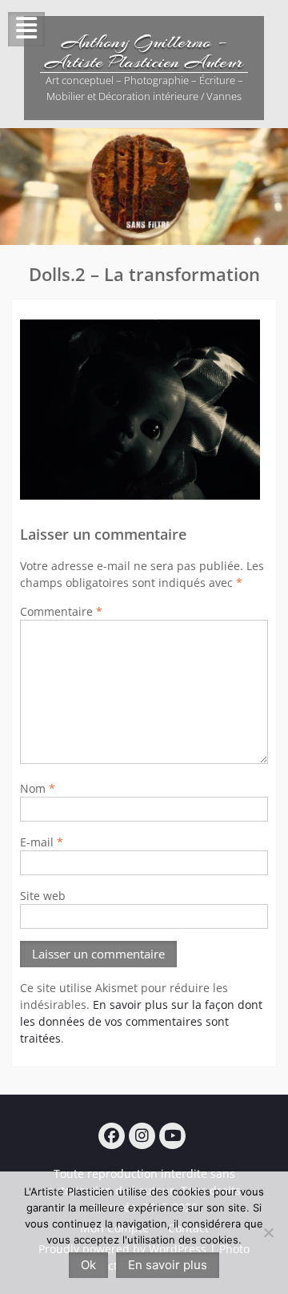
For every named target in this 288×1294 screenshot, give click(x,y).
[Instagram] (142, 1136)
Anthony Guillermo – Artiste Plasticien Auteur (144, 51)
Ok (88, 1264)
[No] (268, 1232)
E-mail (41, 842)
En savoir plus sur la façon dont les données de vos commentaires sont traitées (141, 1021)
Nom (37, 788)
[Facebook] (111, 1136)
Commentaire (61, 611)
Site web (43, 895)
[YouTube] (172, 1136)
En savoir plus (167, 1264)
